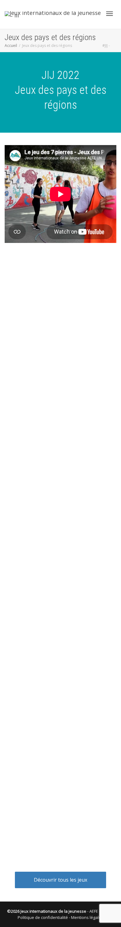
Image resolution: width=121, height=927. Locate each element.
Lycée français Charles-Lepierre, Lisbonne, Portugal (60, 395)
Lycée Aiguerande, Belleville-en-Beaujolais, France (61, 437)
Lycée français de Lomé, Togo (42, 519)
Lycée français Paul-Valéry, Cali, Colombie (53, 550)
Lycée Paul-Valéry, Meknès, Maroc (45, 644)
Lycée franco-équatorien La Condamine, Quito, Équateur (60, 568)
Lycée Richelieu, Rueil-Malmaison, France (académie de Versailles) (60, 683)
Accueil (11, 45)
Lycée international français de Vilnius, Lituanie (58, 750)
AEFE (93, 911)
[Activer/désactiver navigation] (109, 13)
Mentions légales (87, 917)
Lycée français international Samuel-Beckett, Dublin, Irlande (60, 295)
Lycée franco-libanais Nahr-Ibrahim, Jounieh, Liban (60, 274)
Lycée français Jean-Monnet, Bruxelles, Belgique (59, 665)
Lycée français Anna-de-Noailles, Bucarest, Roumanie (60, 474)
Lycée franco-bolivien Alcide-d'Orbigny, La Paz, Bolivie (60, 358)
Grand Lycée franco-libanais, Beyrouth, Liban (56, 786)
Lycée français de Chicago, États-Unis (49, 802)
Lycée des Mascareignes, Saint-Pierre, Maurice (58, 377)
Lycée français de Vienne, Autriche (45, 334)
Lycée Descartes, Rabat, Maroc (42, 413)
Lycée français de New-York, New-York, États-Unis (60, 826)
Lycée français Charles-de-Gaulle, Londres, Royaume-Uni (60, 316)
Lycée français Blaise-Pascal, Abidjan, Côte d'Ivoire (60, 495)
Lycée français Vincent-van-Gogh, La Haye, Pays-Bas (60, 726)
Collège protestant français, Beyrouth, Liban (55, 456)
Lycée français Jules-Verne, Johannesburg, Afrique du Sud (60, 768)
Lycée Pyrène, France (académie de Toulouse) (57, 607)
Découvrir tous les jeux (60, 879)
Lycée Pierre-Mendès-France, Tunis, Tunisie (55, 592)
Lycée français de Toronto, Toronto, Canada (56, 534)
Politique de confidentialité (43, 917)
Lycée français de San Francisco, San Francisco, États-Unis (61, 847)
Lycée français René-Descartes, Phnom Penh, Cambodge (61, 704)
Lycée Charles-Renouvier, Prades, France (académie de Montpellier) (61, 626)
